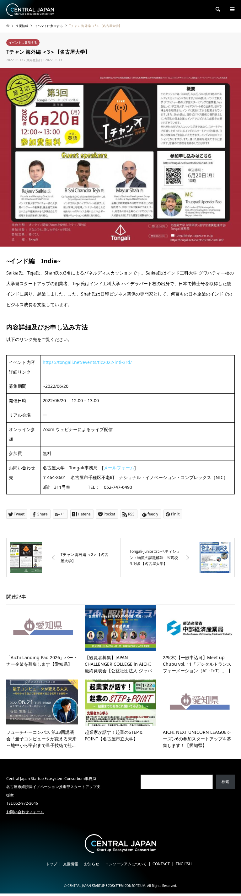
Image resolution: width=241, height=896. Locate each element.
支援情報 (70, 864)
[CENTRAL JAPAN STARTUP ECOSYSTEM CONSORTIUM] (30, 9)
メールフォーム (119, 468)
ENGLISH (184, 864)
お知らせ (91, 864)
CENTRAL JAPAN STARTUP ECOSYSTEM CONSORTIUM (106, 885)
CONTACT (161, 864)
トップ (51, 864)
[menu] (231, 9)
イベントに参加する (23, 42)
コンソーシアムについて (126, 864)
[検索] (217, 9)
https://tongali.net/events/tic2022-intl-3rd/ (87, 362)
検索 (225, 781)
